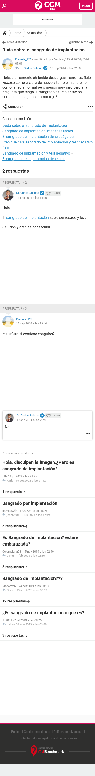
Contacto (24, 738)
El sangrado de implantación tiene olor (33, 159)
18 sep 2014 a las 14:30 (31, 197)
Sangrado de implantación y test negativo (36, 153)
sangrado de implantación (27, 217)
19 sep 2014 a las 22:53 (65, 68)
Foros (17, 33)
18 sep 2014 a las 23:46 (31, 323)
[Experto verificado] (45, 68)
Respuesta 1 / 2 (14, 182)
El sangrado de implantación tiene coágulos (38, 136)
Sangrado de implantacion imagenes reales (37, 131)
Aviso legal (40, 738)
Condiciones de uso (37, 731)
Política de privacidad (67, 731)
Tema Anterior (17, 42)
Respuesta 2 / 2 (14, 308)
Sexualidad (35, 33)
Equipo (15, 731)
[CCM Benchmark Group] (47, 751)
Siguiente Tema (77, 42)
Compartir (15, 107)
